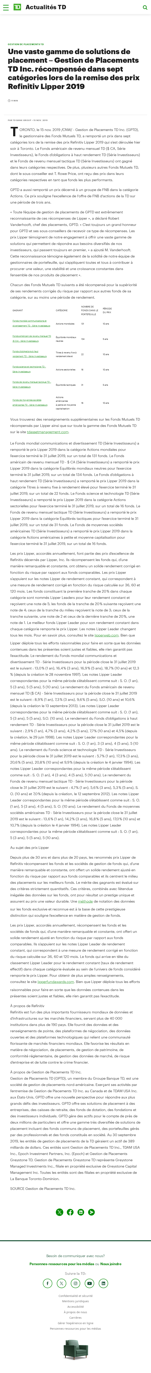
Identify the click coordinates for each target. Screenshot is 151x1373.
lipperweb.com (107, 635)
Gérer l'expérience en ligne (75, 1323)
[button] (6, 7)
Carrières (75, 1317)
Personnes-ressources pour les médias (61, 1264)
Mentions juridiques (75, 1301)
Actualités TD (46, 7)
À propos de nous (75, 1312)
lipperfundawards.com (56, 981)
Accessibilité (75, 1306)
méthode (85, 901)
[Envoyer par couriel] (91, 1212)
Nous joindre (111, 1264)
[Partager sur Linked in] (81, 1212)
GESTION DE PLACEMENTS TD (26, 44)
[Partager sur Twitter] (59, 1212)
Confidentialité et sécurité (76, 1296)
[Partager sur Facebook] (70, 1212)
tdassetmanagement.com (47, 432)
